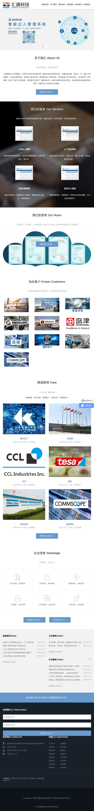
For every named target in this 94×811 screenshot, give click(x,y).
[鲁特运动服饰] (77, 341)
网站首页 (45, 4)
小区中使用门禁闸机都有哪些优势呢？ (17, 653)
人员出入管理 (24, 149)
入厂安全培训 (70, 149)
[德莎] (70, 461)
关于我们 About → (60, 620)
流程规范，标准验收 (47, 583)
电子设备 (37, 398)
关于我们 (53, 4)
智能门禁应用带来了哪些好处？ (15, 646)
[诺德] (16, 341)
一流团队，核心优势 (17, 604)
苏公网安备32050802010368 (47, 807)
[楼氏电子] (24, 419)
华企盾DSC (25, 778)
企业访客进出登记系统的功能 (14, 656)
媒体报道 (63, 764)
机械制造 (28, 398)
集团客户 (46, 398)
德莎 (70, 481)
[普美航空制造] (16, 305)
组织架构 (52, 750)
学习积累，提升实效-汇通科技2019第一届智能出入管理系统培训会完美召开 (66, 642)
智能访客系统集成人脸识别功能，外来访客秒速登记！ (66, 666)
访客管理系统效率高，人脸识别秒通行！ (64, 673)
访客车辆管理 (24, 188)
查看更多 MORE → (47, 92)
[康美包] (47, 305)
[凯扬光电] (77, 305)
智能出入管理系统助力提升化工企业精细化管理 (66, 680)
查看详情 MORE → (47, 244)
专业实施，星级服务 (17, 583)
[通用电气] (47, 341)
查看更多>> (64, 398)
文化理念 (52, 747)
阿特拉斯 (24, 524)
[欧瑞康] (70, 419)
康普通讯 (70, 524)
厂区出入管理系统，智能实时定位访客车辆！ (66, 676)
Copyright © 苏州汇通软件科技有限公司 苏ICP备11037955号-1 (47, 798)
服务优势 (52, 761)
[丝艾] (24, 461)
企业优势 (52, 754)
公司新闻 (63, 757)
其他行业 (54, 398)
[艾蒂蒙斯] (47, 323)
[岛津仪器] (77, 323)
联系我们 (86, 4)
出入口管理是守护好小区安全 (14, 649)
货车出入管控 (70, 188)
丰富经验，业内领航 (76, 604)
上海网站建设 (40, 778)
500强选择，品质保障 (47, 604)
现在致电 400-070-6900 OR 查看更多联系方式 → (47, 698)
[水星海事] (16, 323)
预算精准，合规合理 (76, 583)
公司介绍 (52, 743)
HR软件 (18, 778)
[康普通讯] (16, 359)
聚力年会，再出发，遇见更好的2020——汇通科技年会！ (66, 646)
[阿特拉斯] (24, 504)
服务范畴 (52, 764)
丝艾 (24, 481)
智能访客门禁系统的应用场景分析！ (62, 670)
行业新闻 (63, 761)
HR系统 (13, 778)
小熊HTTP (6, 780)
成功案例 (70, 4)
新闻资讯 (78, 4)
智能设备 (32, 778)
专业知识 (63, 767)
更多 (90, 659)
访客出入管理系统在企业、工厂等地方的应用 (20, 642)
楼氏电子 (24, 439)
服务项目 (62, 4)
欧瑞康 (70, 439)
